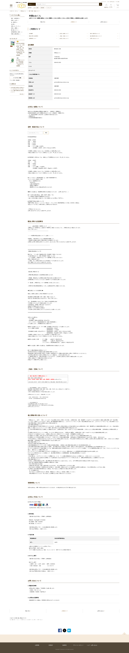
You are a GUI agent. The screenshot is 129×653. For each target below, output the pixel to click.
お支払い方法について (63, 38)
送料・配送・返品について (34, 11)
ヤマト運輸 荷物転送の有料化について (17, 91)
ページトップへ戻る (124, 633)
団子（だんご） (40, 619)
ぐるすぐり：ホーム (14, 11)
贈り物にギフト (15, 30)
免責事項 (64, 645)
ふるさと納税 (35, 7)
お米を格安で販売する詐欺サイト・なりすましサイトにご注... (17, 88)
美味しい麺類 (15, 28)
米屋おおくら (23, 11)
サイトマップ (103, 1)
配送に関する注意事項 (33, 36)
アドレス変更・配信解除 (15, 80)
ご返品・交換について (63, 36)
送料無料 (42, 7)
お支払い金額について (63, 33)
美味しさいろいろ (15, 26)
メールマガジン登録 (17, 77)
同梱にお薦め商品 (15, 33)
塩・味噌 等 (14, 22)
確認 (46, 132)
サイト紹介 (117, 1)
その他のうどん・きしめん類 (25, 619)
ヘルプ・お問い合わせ (111, 1)
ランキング (48, 7)
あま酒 (13, 24)
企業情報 (37, 645)
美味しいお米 (15, 20)
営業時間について (32, 38)
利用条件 (51, 645)
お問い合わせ (103, 22)
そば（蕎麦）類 (12, 619)
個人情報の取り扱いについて (96, 36)
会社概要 (31, 33)
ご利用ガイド (73, 22)
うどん (18, 619)
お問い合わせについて (94, 38)
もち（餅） (34, 619)
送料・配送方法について (95, 33)
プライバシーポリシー (78, 645)
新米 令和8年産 (15, 18)
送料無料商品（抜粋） (16, 32)
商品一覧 (42, 22)
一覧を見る (21, 94)
